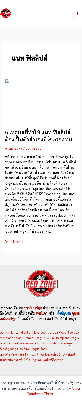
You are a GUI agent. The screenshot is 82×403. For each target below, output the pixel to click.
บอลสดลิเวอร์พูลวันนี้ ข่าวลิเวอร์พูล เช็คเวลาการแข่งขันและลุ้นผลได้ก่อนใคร (40, 13)
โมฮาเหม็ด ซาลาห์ (11, 360)
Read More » (14, 241)
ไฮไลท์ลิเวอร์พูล (53, 360)
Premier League (34, 338)
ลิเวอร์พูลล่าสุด (9, 349)
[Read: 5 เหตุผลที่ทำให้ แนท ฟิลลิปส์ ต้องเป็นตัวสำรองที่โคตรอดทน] (41, 101)
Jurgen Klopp (57, 332)
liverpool (73, 332)
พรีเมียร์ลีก (26, 343)
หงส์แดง (25, 349)
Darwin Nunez (9, 332)
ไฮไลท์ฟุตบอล (33, 360)
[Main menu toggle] (77, 13)
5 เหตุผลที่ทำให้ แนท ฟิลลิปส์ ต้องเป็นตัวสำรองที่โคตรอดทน (38, 136)
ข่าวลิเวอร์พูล (14, 148)
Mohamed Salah (11, 338)
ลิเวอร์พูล (66, 343)
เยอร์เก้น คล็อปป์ (50, 354)
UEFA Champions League (63, 338)
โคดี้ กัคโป (69, 354)
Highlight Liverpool (33, 332)
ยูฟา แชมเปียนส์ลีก (47, 343)
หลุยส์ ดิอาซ (39, 349)
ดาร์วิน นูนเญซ (9, 343)
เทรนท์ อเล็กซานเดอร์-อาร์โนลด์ (19, 354)
